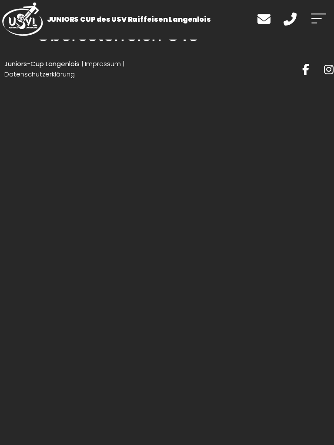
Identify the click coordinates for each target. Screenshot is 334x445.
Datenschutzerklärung (39, 74)
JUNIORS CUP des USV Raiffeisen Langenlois (129, 19)
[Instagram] (328, 69)
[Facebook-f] (305, 69)
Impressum (103, 63)
